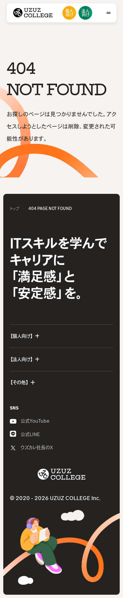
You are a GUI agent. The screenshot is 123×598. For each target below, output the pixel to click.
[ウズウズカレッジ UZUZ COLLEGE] (33, 12)
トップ (14, 208)
